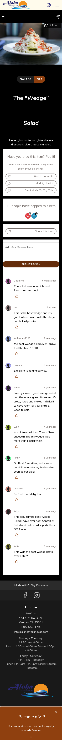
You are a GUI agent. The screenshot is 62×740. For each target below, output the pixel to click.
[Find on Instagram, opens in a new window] (37, 596)
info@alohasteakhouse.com (31, 631)
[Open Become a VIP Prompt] (31, 737)
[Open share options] (58, 16)
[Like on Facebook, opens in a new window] (25, 596)
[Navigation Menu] (57, 5)
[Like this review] (17, 296)
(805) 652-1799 (31, 627)
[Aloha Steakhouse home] (18, 5)
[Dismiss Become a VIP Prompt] (56, 712)
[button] (4, 16)
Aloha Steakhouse (31, 691)
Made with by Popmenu (25, 585)
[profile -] (49, 5)
